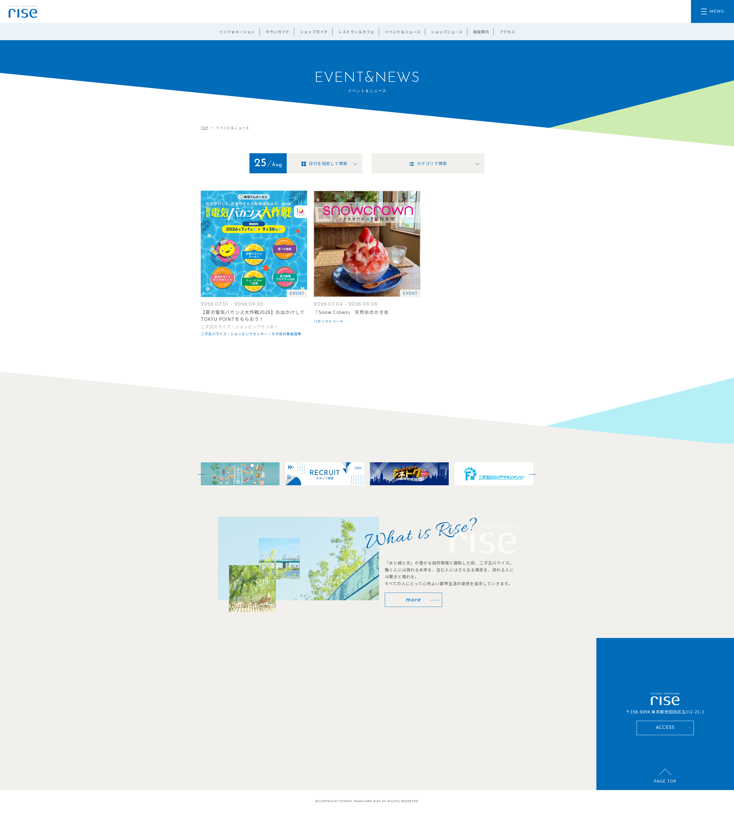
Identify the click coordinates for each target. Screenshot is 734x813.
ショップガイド (314, 31)
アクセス (507, 31)
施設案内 (481, 31)
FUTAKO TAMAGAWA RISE (360, 801)
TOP (204, 127)
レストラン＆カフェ (356, 31)
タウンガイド (278, 31)
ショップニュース (447, 31)
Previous (198, 474)
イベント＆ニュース (403, 31)
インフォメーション (237, 31)
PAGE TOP (665, 781)
